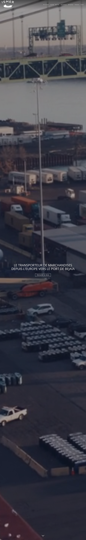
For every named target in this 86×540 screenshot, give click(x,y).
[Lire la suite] (43, 535)
